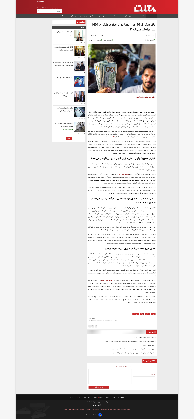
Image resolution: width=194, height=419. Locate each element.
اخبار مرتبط (151, 332)
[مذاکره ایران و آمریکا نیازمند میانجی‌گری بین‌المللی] (79, 112)
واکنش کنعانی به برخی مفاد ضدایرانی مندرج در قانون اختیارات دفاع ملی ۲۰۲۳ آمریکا (133, 353)
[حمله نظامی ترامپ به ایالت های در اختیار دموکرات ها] (79, 127)
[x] (92, 326)
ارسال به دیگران (107, 40)
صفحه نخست (151, 16)
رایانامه (153, 374)
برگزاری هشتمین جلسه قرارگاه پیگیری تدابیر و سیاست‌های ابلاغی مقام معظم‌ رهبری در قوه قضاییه (129, 341)
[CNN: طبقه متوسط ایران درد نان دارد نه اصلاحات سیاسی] (79, 51)
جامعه (90, 397)
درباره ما (105, 402)
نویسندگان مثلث (72, 16)
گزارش (82, 27)
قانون (147, 314)
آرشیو (68, 139)
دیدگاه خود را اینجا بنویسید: (123, 366)
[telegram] (42, 1)
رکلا (142, 314)
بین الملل (128, 16)
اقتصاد (113, 16)
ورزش (98, 16)
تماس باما (99, 402)
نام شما (153, 366)
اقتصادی (95, 397)
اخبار (143, 16)
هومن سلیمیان (67, 129)
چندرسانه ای (83, 16)
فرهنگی (101, 397)
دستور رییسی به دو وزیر (148, 345)
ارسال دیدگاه (99, 387)
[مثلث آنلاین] (145, 8)
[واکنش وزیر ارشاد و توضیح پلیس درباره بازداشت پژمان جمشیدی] (79, 66)
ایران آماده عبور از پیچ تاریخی (64, 78)
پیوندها (93, 402)
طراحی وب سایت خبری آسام (91, 415)
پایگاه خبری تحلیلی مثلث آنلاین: (146, 97)
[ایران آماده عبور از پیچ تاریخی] (79, 81)
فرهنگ (120, 16)
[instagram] (44, 1)
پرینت (99, 40)
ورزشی (84, 397)
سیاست (136, 16)
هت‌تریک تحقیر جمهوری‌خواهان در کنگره (144, 338)
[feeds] (38, 1)
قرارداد (152, 314)
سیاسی (113, 397)
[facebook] (89, 326)
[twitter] (40, 1)
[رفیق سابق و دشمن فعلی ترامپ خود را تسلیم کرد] (79, 96)
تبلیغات (61, 16)
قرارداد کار (135, 314)
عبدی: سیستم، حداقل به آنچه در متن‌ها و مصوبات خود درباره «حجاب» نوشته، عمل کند (132, 349)
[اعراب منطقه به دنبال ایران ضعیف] (79, 35)
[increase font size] (94, 40)
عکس (92, 16)
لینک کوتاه (92, 318)
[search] (39, 11)
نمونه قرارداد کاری (106, 280)
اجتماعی (105, 16)
